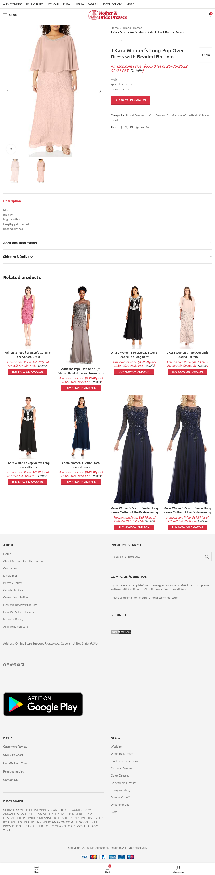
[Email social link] (131, 127)
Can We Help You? (15, 763)
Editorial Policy (13, 619)
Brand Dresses (132, 27)
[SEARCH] (207, 556)
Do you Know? (120, 797)
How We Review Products (20, 604)
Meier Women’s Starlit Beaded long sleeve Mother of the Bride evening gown (187, 512)
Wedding (116, 746)
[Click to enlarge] (11, 149)
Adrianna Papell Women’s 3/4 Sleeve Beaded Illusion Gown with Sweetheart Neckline (81, 373)
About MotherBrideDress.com (23, 561)
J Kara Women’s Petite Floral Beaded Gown (81, 465)
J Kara (206, 55)
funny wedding (120, 790)
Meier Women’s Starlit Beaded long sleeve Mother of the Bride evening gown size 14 (134, 512)
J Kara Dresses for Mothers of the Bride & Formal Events (147, 32)
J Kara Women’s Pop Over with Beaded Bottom (187, 355)
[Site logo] (107, 14)
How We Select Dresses (18, 612)
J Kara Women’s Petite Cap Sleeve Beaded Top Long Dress (134, 355)
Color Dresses (120, 775)
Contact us (10, 568)
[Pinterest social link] (137, 127)
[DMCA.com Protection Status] (121, 631)
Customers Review (15, 746)
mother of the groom (124, 761)
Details (136, 70)
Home (115, 27)
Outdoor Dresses (122, 768)
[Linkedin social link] (142, 127)
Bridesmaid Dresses (123, 783)
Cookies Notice (13, 590)
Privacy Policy (12, 583)
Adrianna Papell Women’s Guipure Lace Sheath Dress (28, 355)
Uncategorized (120, 804)
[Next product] (121, 41)
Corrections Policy (15, 597)
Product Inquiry (13, 771)
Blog (114, 812)
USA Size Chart (13, 754)
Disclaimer (10, 575)
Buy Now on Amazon (130, 100)
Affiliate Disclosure (15, 626)
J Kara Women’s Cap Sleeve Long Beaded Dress (28, 465)
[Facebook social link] (121, 127)
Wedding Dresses (122, 753)
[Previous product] (113, 41)
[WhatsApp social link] (147, 127)
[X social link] (126, 127)
